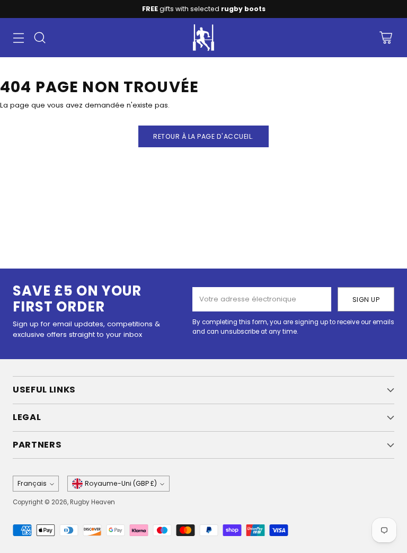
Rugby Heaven (92, 502)
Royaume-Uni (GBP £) (121, 483)
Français (32, 483)
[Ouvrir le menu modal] (18, 38)
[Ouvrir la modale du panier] (385, 38)
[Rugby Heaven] (203, 37)
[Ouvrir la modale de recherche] (39, 38)
